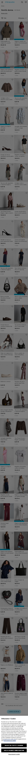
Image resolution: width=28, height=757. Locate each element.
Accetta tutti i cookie (14, 745)
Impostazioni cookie (14, 754)
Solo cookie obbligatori (14, 750)
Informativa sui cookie (10, 740)
